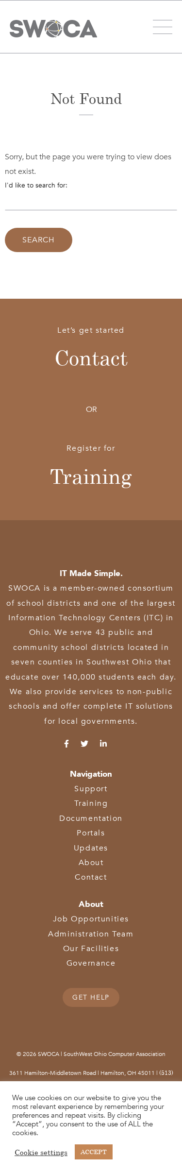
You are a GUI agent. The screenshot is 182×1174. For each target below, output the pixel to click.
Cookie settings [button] (41, 1152)
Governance (91, 963)
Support (90, 788)
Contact (91, 357)
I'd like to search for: (36, 185)
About (91, 862)
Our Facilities (91, 948)
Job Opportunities (91, 919)
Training (91, 476)
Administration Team (90, 934)
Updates (91, 848)
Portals (91, 833)
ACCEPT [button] (94, 1152)
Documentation (91, 818)
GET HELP (91, 997)
